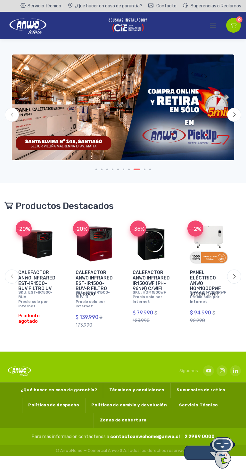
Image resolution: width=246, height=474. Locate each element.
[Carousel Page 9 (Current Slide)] (144, 169)
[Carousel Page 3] (107, 169)
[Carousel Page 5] (118, 169)
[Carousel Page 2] (101, 169)
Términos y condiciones (137, 389)
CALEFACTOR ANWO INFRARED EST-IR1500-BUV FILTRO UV (36, 280)
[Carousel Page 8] (137, 169)
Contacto (165, 6)
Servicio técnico (44, 6)
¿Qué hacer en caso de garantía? (108, 6)
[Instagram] (222, 370)
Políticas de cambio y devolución (129, 405)
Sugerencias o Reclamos (215, 6)
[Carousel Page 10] (150, 169)
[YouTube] (208, 370)
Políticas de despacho (53, 405)
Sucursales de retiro (200, 389)
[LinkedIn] (235, 370)
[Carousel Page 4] (112, 169)
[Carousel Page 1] (96, 169)
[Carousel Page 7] (129, 169)
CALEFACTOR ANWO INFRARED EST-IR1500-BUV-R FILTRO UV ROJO (94, 283)
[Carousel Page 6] (123, 169)
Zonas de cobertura (123, 420)
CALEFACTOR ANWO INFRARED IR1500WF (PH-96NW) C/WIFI (151, 280)
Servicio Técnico (198, 405)
